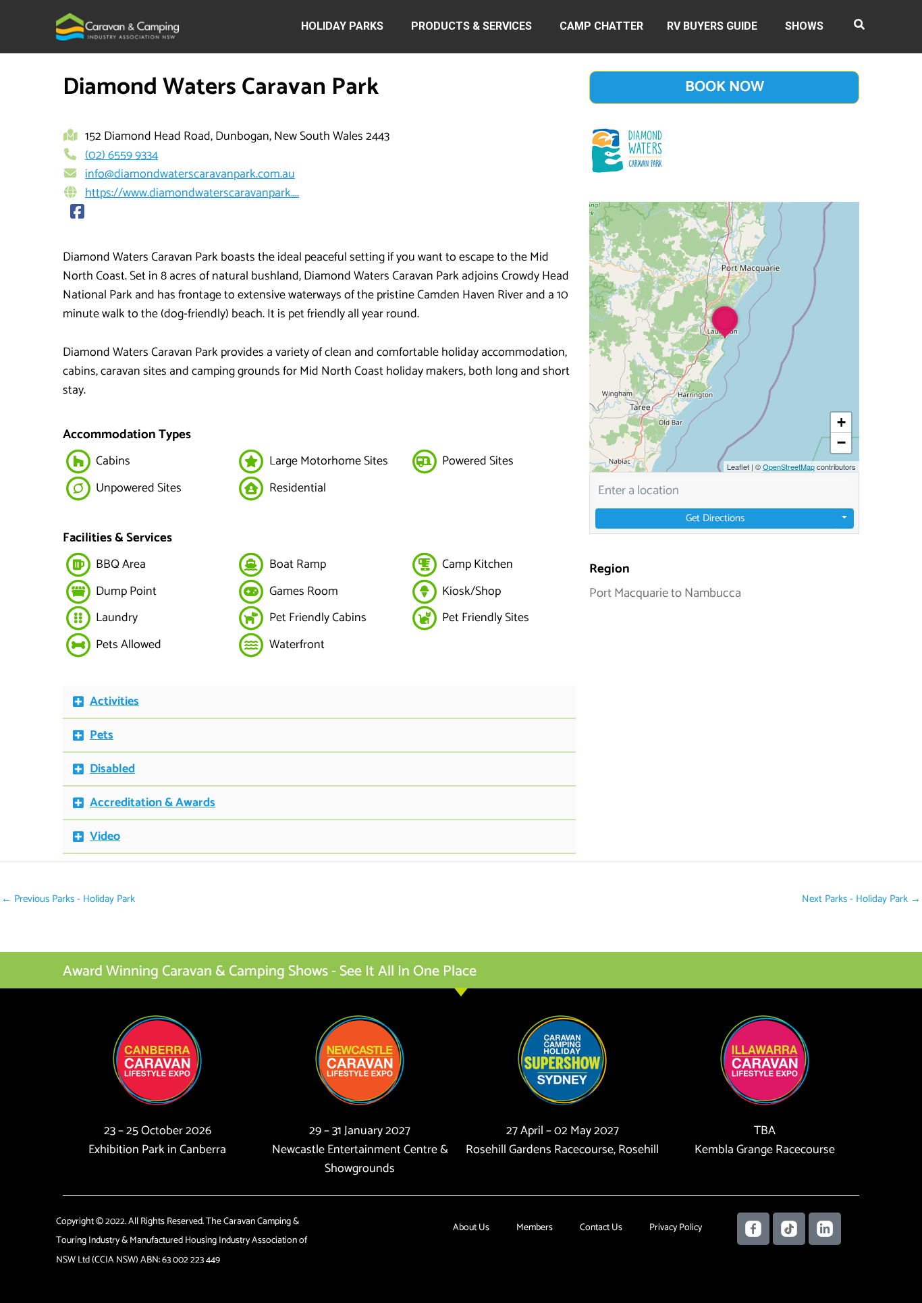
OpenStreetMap (789, 466)
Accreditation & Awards (152, 803)
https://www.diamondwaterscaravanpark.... (192, 193)
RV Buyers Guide (712, 26)
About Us (471, 1227)
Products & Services (471, 26)
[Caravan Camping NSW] (117, 26)
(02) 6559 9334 (121, 155)
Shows (804, 26)
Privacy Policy (675, 1227)
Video (105, 836)
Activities (114, 701)
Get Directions (715, 518)
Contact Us (601, 1227)
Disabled (112, 769)
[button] (860, 27)
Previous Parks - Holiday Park (68, 898)
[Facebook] (77, 213)
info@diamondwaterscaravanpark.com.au (190, 174)
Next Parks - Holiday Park (861, 898)
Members (534, 1227)
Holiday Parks (342, 26)
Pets (101, 735)
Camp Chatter (601, 26)
